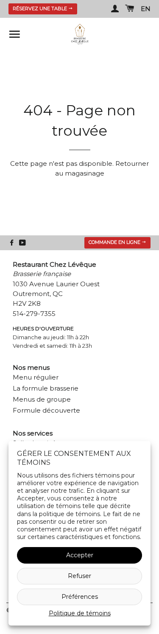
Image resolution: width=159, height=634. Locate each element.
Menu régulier (36, 377)
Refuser (79, 576)
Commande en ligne (115, 242)
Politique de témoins (80, 613)
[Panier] (129, 9)
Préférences (79, 596)
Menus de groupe (42, 399)
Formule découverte (46, 410)
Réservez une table (40, 8)
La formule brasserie (45, 388)
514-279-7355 (34, 314)
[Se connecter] (115, 9)
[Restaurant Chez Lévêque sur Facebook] (11, 243)
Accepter (79, 555)
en (146, 9)
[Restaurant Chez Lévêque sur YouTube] (22, 243)
